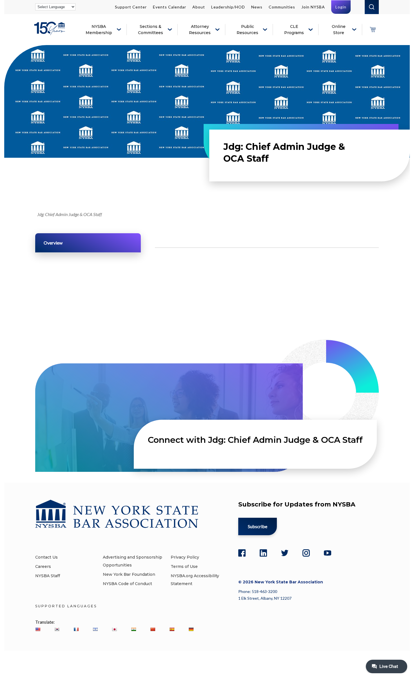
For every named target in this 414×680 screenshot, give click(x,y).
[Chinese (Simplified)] (152, 629)
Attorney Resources (200, 29)
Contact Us (46, 557)
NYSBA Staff (47, 575)
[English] (37, 629)
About (198, 7)
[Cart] (372, 29)
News (256, 7)
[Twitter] (284, 553)
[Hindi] (133, 629)
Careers (43, 566)
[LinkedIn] (263, 553)
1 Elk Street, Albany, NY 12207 (264, 598)
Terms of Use (184, 566)
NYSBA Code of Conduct (127, 583)
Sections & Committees (150, 29)
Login (340, 7)
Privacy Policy (185, 557)
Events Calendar (169, 7)
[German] (190, 629)
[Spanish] (171, 629)
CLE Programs (294, 29)
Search (372, 7)
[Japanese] (114, 629)
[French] (76, 629)
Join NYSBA (313, 7)
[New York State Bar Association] (50, 32)
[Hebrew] (95, 629)
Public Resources (247, 29)
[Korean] (56, 629)
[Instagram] (306, 553)
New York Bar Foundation (129, 574)
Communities (282, 7)
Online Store (339, 29)
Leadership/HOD (228, 7)
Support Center (131, 7)
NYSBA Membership (99, 29)
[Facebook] (242, 553)
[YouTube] (327, 553)
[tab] (88, 242)
